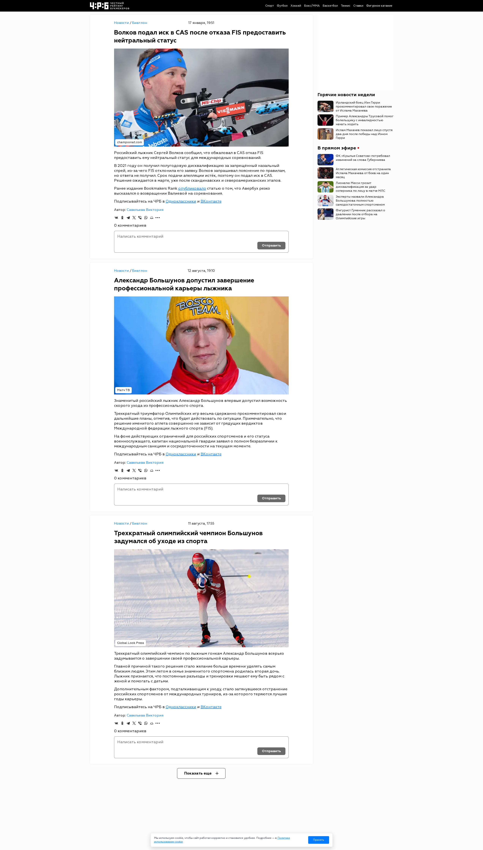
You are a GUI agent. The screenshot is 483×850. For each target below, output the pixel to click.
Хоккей (296, 6)
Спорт (269, 6)
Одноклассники (181, 201)
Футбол (282, 6)
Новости (122, 23)
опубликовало (192, 188)
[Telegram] (128, 217)
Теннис (345, 6)
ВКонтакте (211, 201)
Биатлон (139, 23)
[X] (134, 217)
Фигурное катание (379, 6)
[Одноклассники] (122, 217)
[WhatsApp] (145, 217)
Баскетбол (330, 6)
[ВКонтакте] (116, 217)
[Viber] (140, 217)
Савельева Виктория (145, 210)
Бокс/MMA (312, 6)
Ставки (358, 6)
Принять (318, 839)
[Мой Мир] (151, 217)
